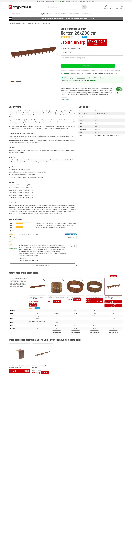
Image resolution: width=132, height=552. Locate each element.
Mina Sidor (111, 8)
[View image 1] (12, 82)
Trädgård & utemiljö (15, 23)
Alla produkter (16, 14)
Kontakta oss (47, 14)
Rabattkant (46, 23)
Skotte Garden (65, 99)
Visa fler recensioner (41, 265)
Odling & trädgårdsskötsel (29, 23)
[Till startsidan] (20, 7)
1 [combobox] (119, 66)
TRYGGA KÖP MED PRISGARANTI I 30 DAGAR (48, 1)
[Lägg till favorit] (55, 31)
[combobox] (76, 52)
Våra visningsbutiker (60, 14)
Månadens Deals (86, 14)
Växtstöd (39, 23)
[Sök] (84, 7)
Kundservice (106, 8)
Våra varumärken (74, 14)
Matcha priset (77, 48)
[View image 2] (19, 82)
